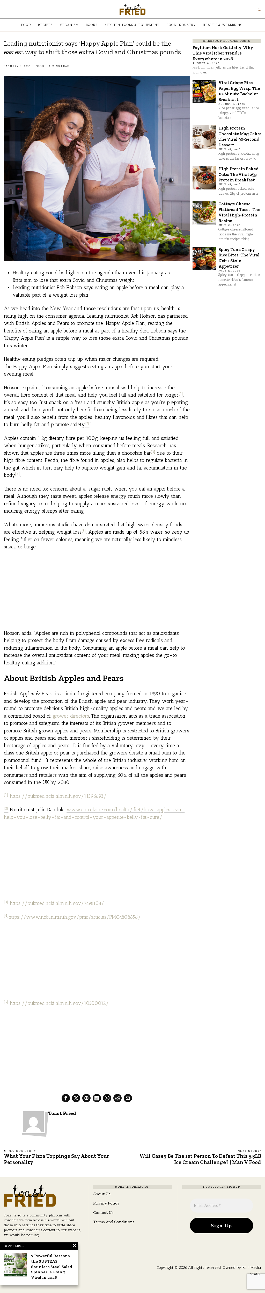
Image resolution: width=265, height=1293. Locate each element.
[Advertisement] (97, 593)
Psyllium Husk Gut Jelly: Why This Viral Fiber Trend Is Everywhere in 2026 (223, 53)
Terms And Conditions (113, 1221)
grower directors (71, 716)
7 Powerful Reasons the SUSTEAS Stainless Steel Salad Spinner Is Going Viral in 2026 (51, 1266)
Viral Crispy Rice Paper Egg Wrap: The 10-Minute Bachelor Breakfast (239, 91)
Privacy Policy (106, 1203)
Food (39, 66)
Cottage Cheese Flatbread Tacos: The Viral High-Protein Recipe (239, 212)
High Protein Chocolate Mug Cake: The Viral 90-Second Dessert (239, 136)
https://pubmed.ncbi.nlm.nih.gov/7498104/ (57, 903)
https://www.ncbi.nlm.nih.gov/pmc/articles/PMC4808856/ (75, 917)
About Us (102, 1193)
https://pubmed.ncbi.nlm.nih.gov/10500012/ (59, 1003)
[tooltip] (66, 1098)
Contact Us (103, 1212)
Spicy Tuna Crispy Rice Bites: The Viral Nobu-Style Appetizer (239, 258)
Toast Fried (62, 1113)
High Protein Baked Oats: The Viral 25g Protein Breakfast (238, 174)
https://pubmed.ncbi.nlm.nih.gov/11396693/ (58, 796)
